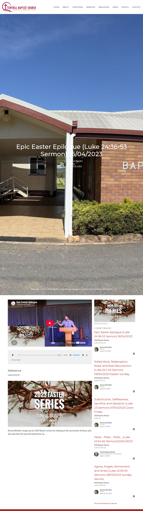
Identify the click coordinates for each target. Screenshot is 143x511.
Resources (104, 7)
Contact (136, 7)
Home (56, 7)
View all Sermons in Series (105, 503)
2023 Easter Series (50, 289)
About (66, 7)
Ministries (78, 7)
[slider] (36, 355)
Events (125, 7)
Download (15, 360)
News (115, 7)
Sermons (90, 7)
